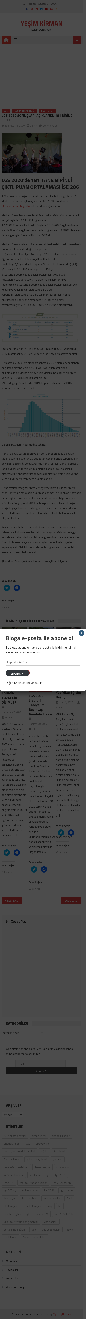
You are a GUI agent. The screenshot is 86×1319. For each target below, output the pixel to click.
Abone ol (17, 673)
